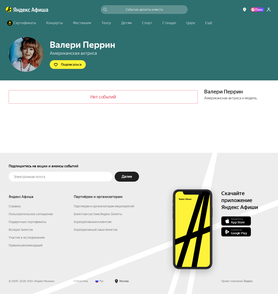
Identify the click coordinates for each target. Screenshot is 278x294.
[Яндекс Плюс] (257, 9)
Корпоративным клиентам (92, 222)
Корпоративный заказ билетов (95, 229)
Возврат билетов (21, 229)
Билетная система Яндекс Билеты (98, 214)
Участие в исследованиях (27, 237)
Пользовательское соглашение (31, 214)
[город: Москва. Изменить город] (244, 9)
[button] (209, 23)
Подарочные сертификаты (27, 222)
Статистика (81, 281)
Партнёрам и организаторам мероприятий (104, 206)
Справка (14, 206)
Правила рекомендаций (25, 245)
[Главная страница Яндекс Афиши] (9, 9)
